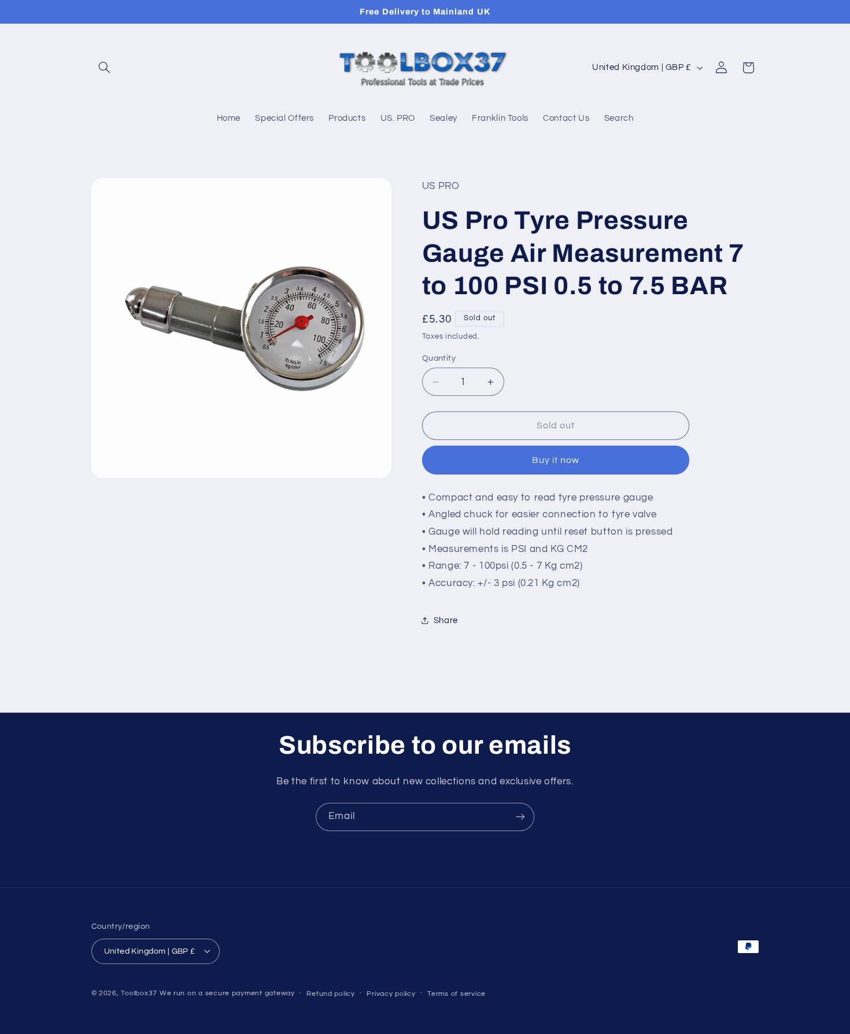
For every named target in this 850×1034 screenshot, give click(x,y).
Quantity (439, 358)
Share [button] (446, 620)
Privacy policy (391, 993)
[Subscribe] (520, 817)
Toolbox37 (139, 992)
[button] (104, 67)
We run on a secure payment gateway (227, 992)
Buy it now (556, 460)
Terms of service (456, 993)
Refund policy (330, 993)
